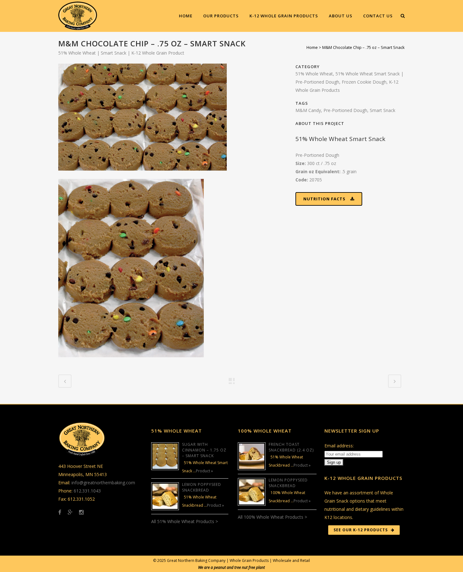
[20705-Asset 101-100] (131, 361)
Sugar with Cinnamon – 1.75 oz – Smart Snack (204, 450)
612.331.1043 (87, 491)
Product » (204, 471)
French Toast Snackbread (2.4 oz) (291, 447)
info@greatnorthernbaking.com (103, 483)
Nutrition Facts (324, 199)
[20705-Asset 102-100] (142, 175)
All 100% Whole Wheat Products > (272, 517)
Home (312, 47)
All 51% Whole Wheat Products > (184, 521)
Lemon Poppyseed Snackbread (201, 487)
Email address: (339, 446)
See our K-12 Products (361, 530)
